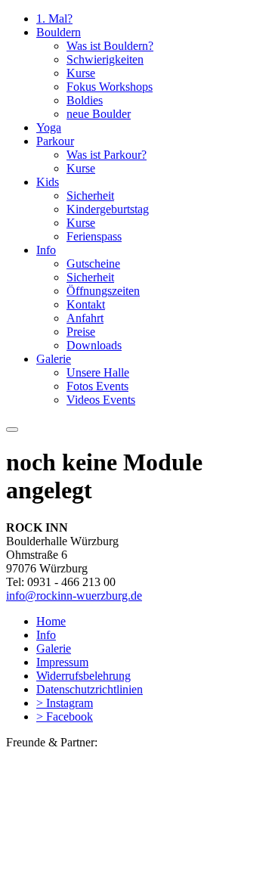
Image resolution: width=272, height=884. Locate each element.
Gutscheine (93, 263)
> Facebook (64, 716)
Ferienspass (94, 236)
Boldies (84, 100)
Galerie (53, 358)
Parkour (55, 141)
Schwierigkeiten (105, 59)
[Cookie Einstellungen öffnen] (119, 870)
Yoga (48, 127)
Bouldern (58, 32)
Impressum (62, 662)
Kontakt (85, 304)
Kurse (80, 73)
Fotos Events (97, 386)
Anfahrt (85, 318)
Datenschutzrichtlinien (89, 689)
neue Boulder (98, 113)
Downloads (94, 345)
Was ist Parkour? (106, 154)
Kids (47, 181)
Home (51, 621)
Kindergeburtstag (107, 209)
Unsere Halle (97, 372)
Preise (80, 331)
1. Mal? (54, 18)
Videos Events (100, 399)
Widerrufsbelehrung (83, 675)
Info (46, 249)
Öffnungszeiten (103, 290)
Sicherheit (90, 195)
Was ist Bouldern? (109, 45)
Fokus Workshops (109, 86)
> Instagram (64, 702)
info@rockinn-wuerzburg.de (74, 595)
